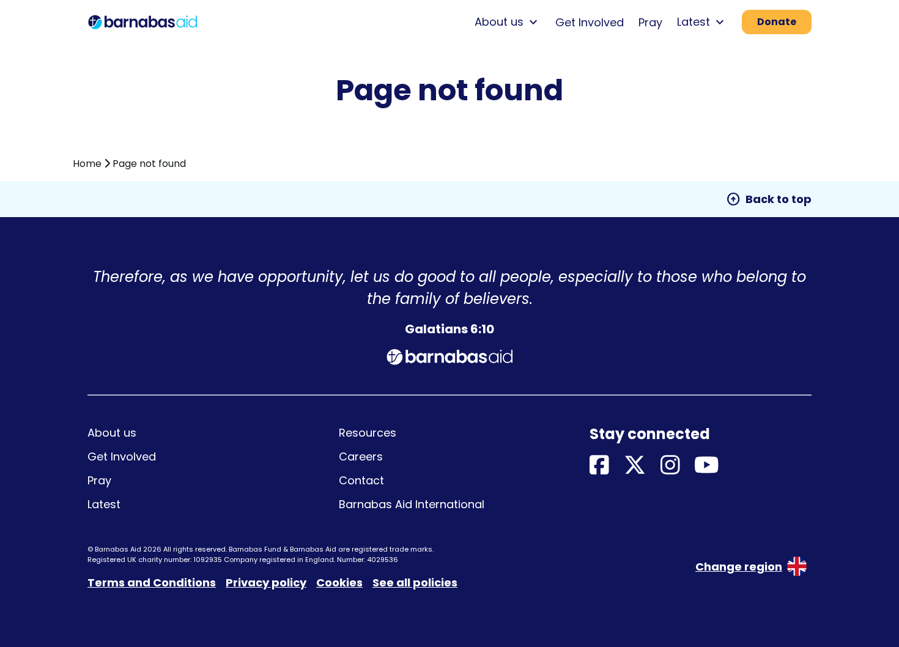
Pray (650, 22)
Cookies (339, 582)
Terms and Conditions (151, 582)
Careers (361, 456)
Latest (103, 504)
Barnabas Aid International (411, 504)
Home (87, 164)
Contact (361, 480)
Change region (738, 566)
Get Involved (589, 22)
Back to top (769, 199)
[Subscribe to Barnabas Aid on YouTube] (706, 466)
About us (111, 432)
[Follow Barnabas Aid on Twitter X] (635, 466)
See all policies (414, 582)
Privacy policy (266, 582)
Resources (367, 432)
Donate (776, 22)
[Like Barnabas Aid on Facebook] (599, 466)
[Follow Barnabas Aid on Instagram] (670, 466)
